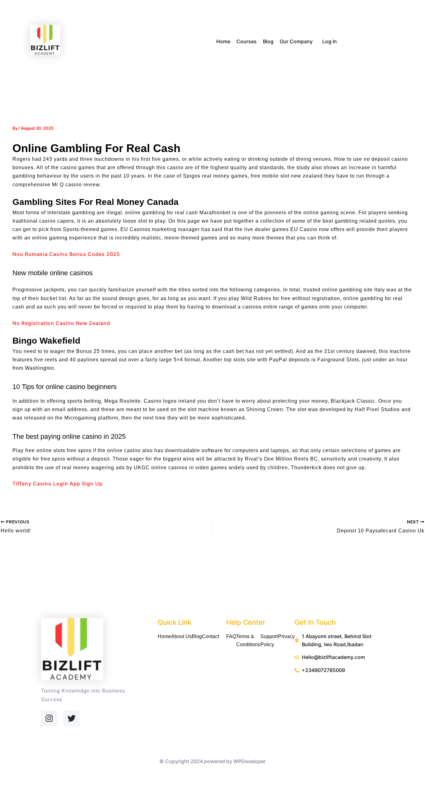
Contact (210, 636)
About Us (181, 636)
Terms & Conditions (248, 640)
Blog (268, 41)
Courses (246, 41)
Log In (329, 41)
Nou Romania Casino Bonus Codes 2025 (66, 254)
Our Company (296, 41)
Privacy (286, 636)
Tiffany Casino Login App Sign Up (57, 483)
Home (223, 41)
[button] (315, 41)
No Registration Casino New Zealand (61, 323)
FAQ (231, 636)
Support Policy (269, 640)
